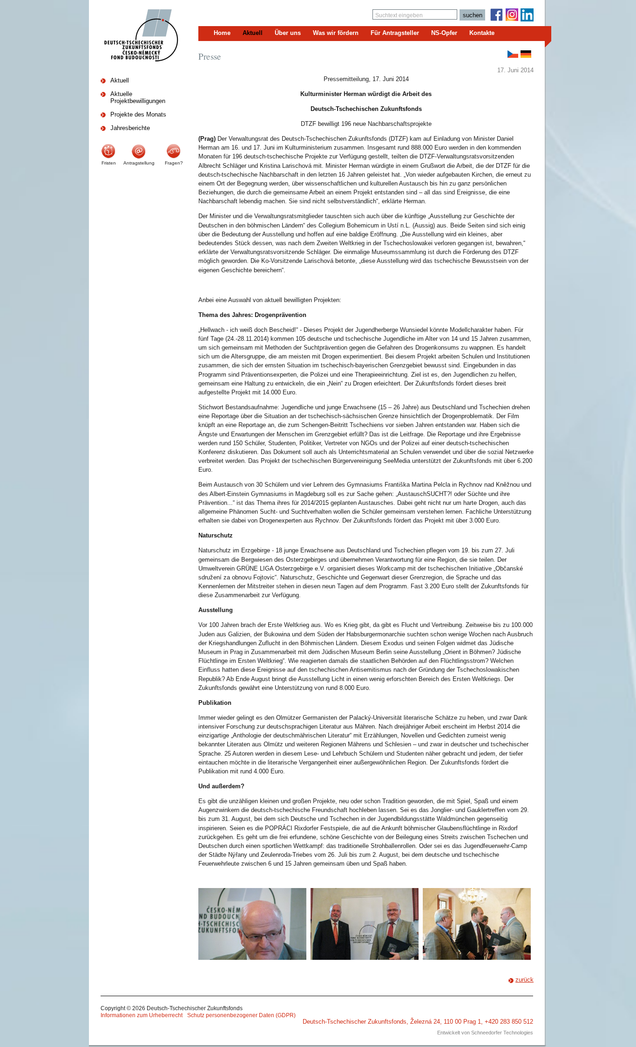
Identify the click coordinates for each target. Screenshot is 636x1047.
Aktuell (119, 80)
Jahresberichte (130, 127)
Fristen (108, 162)
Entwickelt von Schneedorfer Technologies (485, 1032)
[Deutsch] (526, 54)
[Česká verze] (512, 54)
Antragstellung (139, 162)
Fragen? (174, 162)
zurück (524, 979)
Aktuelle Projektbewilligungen (137, 97)
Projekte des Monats (138, 114)
